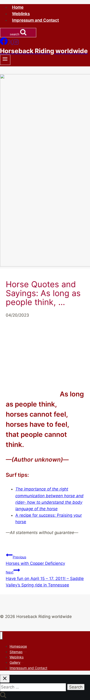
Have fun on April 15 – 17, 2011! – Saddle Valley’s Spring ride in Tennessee (45, 578)
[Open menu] (5, 60)
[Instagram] (16, 43)
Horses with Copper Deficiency (35, 560)
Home (18, 7)
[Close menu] (1, 636)
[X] (10, 43)
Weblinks (21, 13)
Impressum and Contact (35, 20)
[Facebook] (4, 43)
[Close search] (5, 679)
